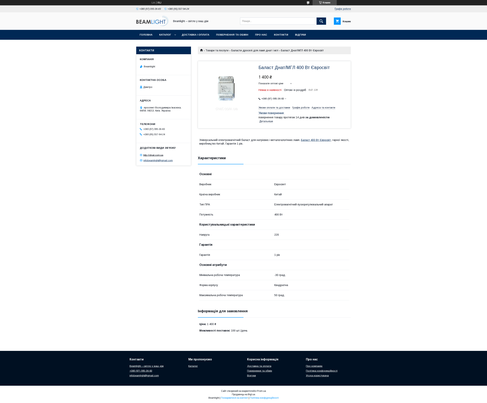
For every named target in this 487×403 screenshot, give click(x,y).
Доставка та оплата (259, 366)
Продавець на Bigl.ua (243, 394)
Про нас (261, 34)
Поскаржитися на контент (234, 398)
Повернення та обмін (232, 34)
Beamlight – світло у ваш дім (147, 366)
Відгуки (300, 34)
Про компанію (314, 366)
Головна (146, 34)
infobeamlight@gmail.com (158, 160)
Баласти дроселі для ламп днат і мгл (254, 50)
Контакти (281, 34)
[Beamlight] (152, 24)
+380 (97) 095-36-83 (141, 370)
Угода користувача (317, 375)
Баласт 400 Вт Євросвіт (316, 139)
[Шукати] (321, 21)
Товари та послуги (216, 50)
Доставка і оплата (195, 34)
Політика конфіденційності (321, 370)
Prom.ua (261, 391)
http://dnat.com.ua (153, 154)
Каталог (165, 34)
